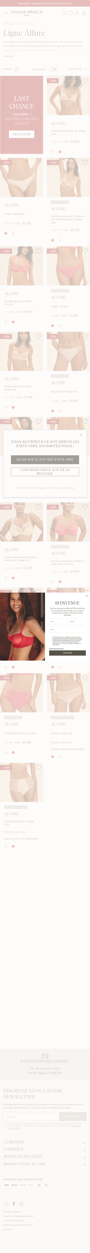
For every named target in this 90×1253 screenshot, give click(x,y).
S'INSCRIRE (67, 653)
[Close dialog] (87, 596)
